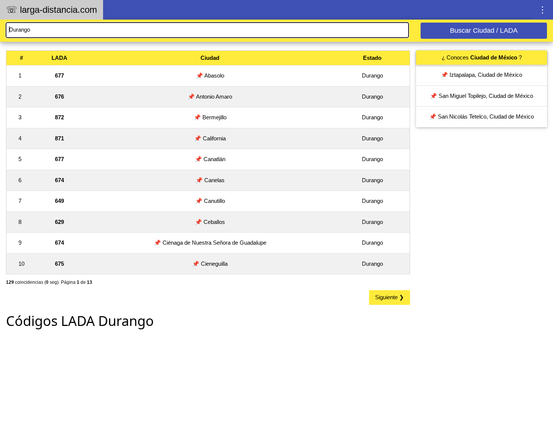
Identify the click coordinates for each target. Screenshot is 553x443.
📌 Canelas (210, 180)
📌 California (210, 138)
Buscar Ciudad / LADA (484, 30)
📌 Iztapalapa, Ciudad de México (481, 75)
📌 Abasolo (210, 75)
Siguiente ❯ (389, 297)
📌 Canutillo (210, 201)
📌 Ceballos (210, 222)
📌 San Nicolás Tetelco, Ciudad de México (481, 116)
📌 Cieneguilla (210, 263)
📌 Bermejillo (210, 117)
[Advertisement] (208, 387)
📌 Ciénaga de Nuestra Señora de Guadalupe (210, 242)
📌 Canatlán (210, 159)
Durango (372, 75)
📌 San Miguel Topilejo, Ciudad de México (481, 96)
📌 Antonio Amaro (210, 96)
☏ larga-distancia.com (51, 10)
